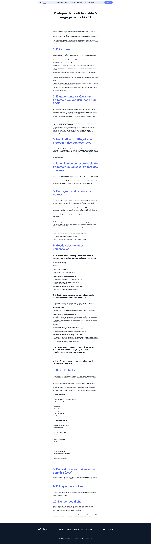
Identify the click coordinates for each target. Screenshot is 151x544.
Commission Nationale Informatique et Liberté (78, 516)
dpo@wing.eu (60, 157)
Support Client (88, 529)
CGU (91, 538)
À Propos (61, 529)
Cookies (87, 538)
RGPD (83, 538)
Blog (82, 529)
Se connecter (108, 2)
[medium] (112, 529)
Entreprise (79, 2)
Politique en (60, 495)
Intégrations (72, 2)
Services (66, 2)
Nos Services (77, 529)
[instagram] (106, 529)
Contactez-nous (69, 529)
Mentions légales (77, 538)
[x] (108, 529)
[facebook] (104, 529)
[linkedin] (110, 529)
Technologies (60, 2)
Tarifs (85, 2)
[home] (45, 2)
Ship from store (91, 2)
